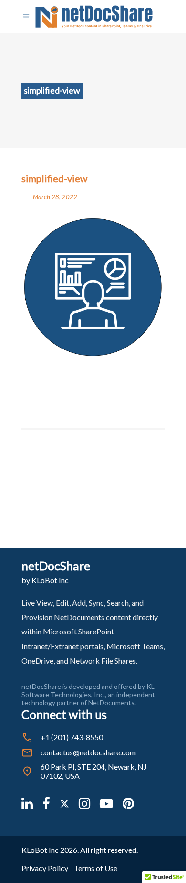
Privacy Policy (44, 867)
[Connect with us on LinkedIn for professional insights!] (27, 803)
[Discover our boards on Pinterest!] (128, 803)
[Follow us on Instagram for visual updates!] (84, 803)
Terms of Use (95, 867)
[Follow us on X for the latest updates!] (64, 803)
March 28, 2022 (55, 197)
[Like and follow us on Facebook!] (46, 803)
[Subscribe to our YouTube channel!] (106, 803)
